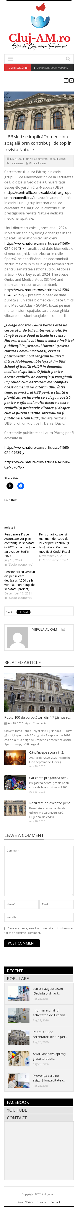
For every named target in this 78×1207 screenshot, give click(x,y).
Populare (18, 978)
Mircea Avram (37, 163)
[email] (63, 629)
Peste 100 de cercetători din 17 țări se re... (37, 717)
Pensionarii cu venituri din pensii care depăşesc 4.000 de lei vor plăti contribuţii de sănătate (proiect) (19, 580)
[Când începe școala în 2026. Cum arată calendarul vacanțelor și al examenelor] (18, 757)
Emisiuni (42, 1202)
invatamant (17, 163)
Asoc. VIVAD (25, 1202)
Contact (17, 1118)
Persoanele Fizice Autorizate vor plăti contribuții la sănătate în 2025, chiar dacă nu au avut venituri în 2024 (19, 545)
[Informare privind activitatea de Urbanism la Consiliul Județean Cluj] (22, 1015)
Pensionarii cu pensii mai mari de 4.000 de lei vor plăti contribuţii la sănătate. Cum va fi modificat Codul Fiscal (54, 543)
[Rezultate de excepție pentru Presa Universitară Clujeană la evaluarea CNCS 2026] (18, 807)
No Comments (38, 159)
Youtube (17, 1110)
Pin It (9, 612)
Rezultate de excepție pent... (50, 803)
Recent (15, 971)
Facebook (18, 1102)
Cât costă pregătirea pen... (48, 778)
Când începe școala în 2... (47, 752)
